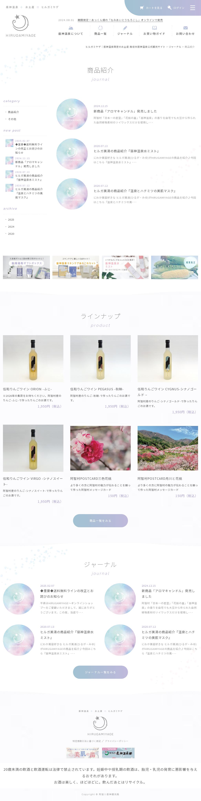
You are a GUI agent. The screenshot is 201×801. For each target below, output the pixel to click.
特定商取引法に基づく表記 (87, 741)
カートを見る (154, 8)
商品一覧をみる (100, 521)
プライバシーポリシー (116, 741)
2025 (11, 219)
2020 (11, 233)
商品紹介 (13, 112)
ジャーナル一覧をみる (100, 672)
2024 (11, 226)
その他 (12, 119)
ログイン (179, 8)
